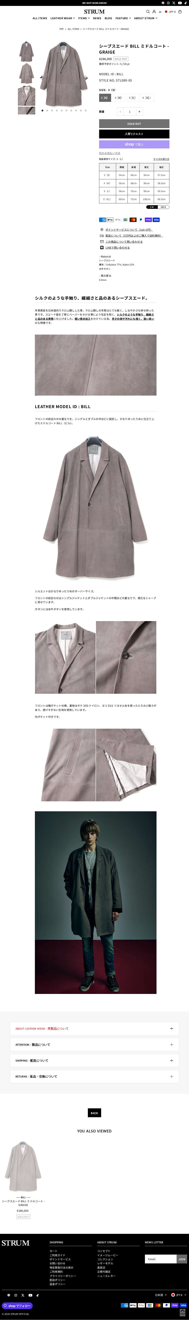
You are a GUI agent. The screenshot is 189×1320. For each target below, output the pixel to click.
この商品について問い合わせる (124, 241)
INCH (163, 207)
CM (152, 207)
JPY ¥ (172, 11)
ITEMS (82, 18)
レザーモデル (105, 1263)
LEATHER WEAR (61, 18)
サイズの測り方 (161, 158)
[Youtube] (180, 3)
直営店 (101, 1267)
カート (54, 1251)
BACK (94, 1113)
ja (160, 11)
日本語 (159, 1295)
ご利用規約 (56, 1271)
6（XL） (147, 97)
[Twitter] (173, 3)
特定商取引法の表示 (61, 1267)
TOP (61, 28)
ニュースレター (106, 1276)
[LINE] (163, 3)
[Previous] (42, 78)
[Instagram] (168, 3)
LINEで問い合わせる (118, 247)
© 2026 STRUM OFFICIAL (15, 1313)
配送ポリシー (58, 1280)
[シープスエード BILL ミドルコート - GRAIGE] (23, 1166)
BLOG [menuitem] (108, 18)
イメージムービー (107, 1255)
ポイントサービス (60, 1259)
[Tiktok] (186, 3)
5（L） (133, 97)
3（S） (105, 97)
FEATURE (122, 18)
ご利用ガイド (58, 1255)
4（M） (119, 97)
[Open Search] (148, 11)
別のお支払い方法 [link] (109, 153)
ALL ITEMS (73, 28)
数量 (101, 111)
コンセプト (104, 1251)
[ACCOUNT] (154, 11)
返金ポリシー (58, 1284)
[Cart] (179, 11)
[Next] (86, 78)
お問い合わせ (58, 1263)
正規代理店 (104, 1271)
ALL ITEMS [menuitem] (40, 18)
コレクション (105, 1259)
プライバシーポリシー (63, 1276)
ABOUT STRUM (144, 18)
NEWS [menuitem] (97, 18)
